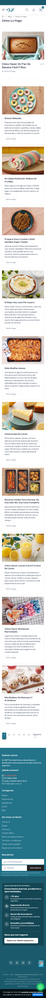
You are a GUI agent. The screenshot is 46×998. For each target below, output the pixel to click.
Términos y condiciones (11, 840)
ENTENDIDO (38, 995)
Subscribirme (35, 868)
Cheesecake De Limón (16, 434)
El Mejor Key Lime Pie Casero (19, 302)
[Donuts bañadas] (23, 100)
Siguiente (37, 734)
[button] (27, 10)
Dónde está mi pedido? (11, 844)
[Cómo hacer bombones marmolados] (23, 611)
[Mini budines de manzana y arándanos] (23, 680)
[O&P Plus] (10, 9)
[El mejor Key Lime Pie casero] (23, 284)
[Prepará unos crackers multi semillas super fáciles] (23, 221)
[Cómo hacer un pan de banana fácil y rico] (23, 46)
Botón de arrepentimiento (13, 837)
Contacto (6, 822)
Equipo (4, 826)
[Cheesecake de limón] (23, 416)
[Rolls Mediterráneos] (23, 350)
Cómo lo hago (9, 71)
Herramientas (7, 799)
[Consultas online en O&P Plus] (11, 962)
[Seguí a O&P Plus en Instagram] (23, 962)
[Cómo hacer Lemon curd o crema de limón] (23, 548)
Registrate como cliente (12, 848)
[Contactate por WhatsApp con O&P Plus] (17, 962)
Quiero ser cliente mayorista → (21, 940)
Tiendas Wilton (8, 833)
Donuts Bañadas (13, 118)
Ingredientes (7, 803)
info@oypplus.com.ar (12, 784)
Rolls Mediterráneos (15, 368)
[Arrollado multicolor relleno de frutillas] (23, 161)
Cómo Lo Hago (21, 17)
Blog (10, 17)
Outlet (4, 807)
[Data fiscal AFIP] (41, 963)
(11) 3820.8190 (10, 776)
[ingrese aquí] (23, 986)
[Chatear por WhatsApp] (40, 986)
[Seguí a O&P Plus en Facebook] (29, 962)
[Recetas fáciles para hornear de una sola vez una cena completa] (23, 482)
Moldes (5, 795)
